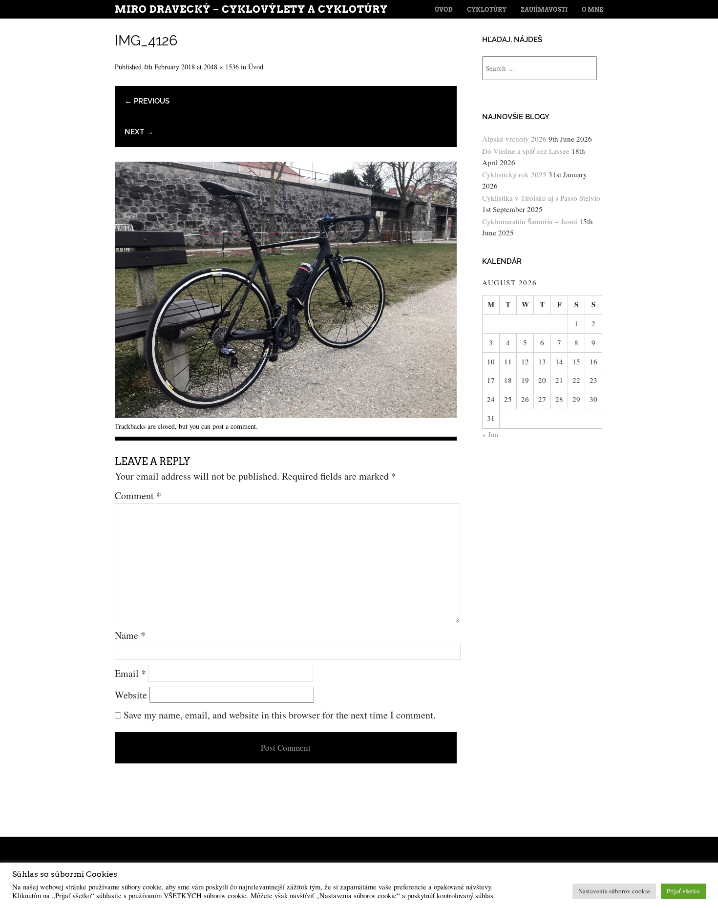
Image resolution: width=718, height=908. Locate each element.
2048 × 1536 (221, 66)
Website (131, 694)
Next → (139, 131)
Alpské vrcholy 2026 (514, 139)
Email (130, 673)
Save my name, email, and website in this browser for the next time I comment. (280, 714)
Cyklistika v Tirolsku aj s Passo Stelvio (541, 198)
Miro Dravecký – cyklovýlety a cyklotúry (251, 9)
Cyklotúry (487, 9)
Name (130, 635)
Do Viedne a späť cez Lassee (526, 151)
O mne (592, 9)
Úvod (444, 9)
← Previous (147, 101)
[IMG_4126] (286, 414)
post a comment (234, 426)
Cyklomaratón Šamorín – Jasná (529, 221)
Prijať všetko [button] (683, 891)
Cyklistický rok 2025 (514, 174)
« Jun (490, 434)
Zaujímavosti (544, 9)
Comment (138, 495)
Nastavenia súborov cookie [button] (614, 891)
